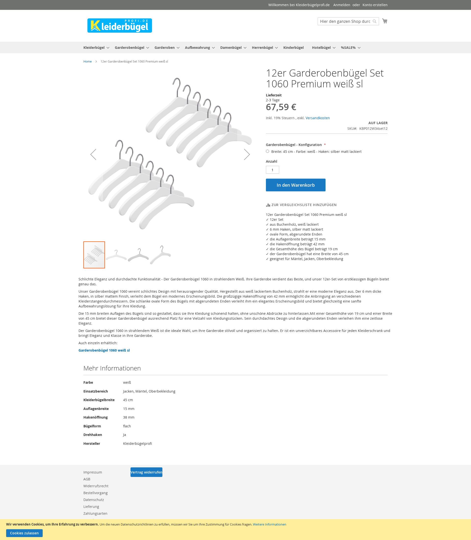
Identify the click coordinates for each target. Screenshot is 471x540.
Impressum (92, 472)
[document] (236, 529)
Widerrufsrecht (95, 486)
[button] (93, 154)
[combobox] (348, 21)
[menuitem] (94, 47)
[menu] (235, 47)
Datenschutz (93, 499)
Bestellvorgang (95, 492)
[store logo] (119, 25)
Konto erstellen (375, 4)
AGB (86, 479)
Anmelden (341, 4)
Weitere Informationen (269, 524)
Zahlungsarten (95, 513)
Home (87, 61)
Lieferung (91, 506)
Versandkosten (318, 118)
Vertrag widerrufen (146, 472)
